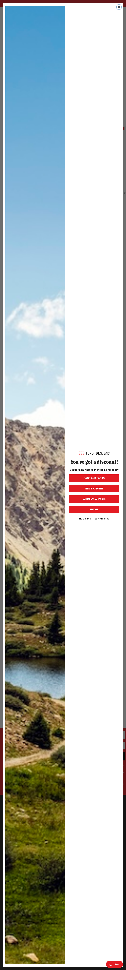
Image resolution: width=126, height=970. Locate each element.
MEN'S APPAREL (94, 488)
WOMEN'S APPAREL (94, 499)
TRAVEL (94, 509)
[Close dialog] (119, 7)
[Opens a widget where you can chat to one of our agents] (114, 964)
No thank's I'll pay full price (94, 518)
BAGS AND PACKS (94, 478)
